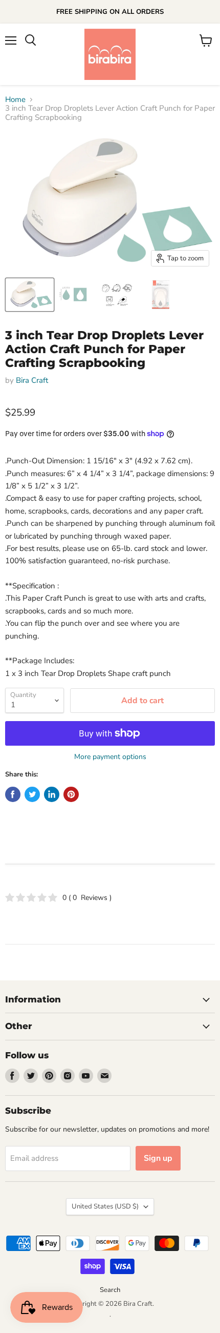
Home (15, 99)
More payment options (110, 757)
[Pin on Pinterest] (71, 794)
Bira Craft (32, 380)
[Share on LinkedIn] (51, 794)
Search (110, 1290)
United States (105, 1206)
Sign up (158, 1158)
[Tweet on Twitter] (32, 794)
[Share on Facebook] (12, 794)
